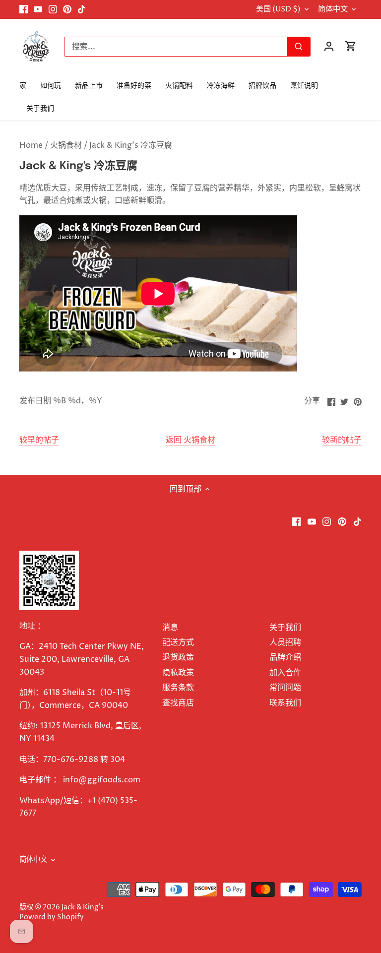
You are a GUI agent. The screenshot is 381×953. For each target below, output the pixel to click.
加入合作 (285, 672)
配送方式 (178, 642)
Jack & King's (83, 907)
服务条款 (178, 687)
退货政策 (178, 657)
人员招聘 (285, 642)
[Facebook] (23, 9)
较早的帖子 (39, 440)
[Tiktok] (81, 9)
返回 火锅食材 (190, 440)
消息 (170, 627)
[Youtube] (38, 9)
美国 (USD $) (278, 9)
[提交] (298, 46)
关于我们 (285, 627)
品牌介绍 (285, 657)
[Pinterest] (67, 9)
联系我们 (285, 703)
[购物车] (351, 46)
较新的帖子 (342, 440)
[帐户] (329, 46)
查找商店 (178, 703)
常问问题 (285, 687)
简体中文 (333, 9)
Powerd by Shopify (51, 917)
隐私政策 (178, 672)
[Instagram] (53, 9)
